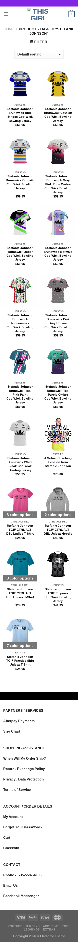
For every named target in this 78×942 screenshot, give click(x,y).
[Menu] (6, 14)
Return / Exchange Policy (24, 769)
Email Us (10, 885)
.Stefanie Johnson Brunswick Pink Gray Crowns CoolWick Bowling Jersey (58, 323)
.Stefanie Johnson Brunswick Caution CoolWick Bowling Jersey (58, 114)
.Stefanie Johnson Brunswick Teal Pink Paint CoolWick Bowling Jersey (20, 394)
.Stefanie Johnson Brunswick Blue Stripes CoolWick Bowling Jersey (20, 114)
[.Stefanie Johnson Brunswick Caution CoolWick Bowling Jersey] (58, 84)
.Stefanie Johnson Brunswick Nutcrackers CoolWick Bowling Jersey (20, 323)
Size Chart (11, 731)
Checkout (11, 848)
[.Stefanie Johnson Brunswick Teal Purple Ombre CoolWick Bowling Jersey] (58, 362)
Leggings (32, 929)
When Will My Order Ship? (24, 758)
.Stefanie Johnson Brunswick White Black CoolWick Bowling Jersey (20, 464)
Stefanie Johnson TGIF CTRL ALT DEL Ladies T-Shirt (20, 529)
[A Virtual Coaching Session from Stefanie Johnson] (58, 433)
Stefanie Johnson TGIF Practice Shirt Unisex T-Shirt (20, 660)
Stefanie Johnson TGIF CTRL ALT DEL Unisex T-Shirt (20, 593)
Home (9, 29)
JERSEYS (33, 926)
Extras (49, 929)
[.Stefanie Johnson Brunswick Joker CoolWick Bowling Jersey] (20, 223)
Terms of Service (17, 790)
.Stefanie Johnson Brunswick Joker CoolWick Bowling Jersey (20, 253)
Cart (6, 837)
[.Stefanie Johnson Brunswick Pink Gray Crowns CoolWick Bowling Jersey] (58, 290)
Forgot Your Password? (22, 827)
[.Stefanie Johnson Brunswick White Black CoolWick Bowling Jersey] (20, 433)
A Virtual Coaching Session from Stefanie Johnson (58, 462)
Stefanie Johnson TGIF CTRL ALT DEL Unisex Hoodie (58, 529)
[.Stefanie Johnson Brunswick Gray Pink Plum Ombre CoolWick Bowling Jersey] (58, 152)
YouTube (15, 926)
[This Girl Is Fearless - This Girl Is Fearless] (39, 14)
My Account (13, 817)
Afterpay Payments (19, 721)
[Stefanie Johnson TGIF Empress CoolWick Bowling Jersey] (58, 564)
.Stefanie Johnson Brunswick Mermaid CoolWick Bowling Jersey (58, 253)
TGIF (65, 926)
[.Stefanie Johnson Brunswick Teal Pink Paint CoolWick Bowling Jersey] (20, 362)
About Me (51, 926)
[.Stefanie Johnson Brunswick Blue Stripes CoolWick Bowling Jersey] (20, 84)
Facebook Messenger (21, 896)
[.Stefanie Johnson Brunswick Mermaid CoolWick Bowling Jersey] (58, 223)
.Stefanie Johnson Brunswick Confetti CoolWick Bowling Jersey (20, 182)
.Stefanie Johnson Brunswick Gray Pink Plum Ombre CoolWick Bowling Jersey (58, 184)
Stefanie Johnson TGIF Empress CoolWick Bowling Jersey (58, 595)
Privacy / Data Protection (23, 779)
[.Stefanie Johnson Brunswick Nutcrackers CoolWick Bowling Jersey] (20, 290)
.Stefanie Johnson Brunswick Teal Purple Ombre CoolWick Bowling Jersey (58, 394)
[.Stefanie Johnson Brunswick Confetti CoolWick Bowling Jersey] (20, 152)
